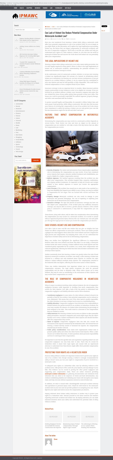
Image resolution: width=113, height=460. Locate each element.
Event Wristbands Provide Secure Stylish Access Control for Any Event (30, 90)
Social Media (20, 139)
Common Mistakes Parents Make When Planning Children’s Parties (29, 73)
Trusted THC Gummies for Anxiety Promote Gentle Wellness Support (30, 63)
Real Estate (19, 135)
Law (51, 8)
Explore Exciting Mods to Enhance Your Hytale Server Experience (30, 39)
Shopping (29, 8)
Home (15, 8)
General (18, 120)
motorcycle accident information (55, 374)
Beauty (18, 106)
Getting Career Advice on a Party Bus (30, 47)
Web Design (19, 151)
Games (18, 118)
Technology (58, 8)
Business (37, 8)
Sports (18, 144)
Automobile (19, 104)
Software (18, 142)
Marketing (19, 130)
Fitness (18, 115)
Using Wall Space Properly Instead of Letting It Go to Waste (29, 82)
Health (22, 8)
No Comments (71, 39)
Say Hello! (68, 8)
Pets (17, 132)
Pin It (103, 30)
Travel (18, 149)
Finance (45, 8)
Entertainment (20, 111)
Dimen (48, 39)
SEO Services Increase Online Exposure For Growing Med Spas (29, 55)
